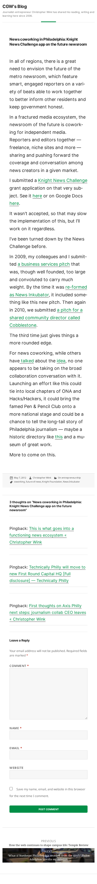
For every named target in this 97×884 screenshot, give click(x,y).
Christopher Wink (42, 477)
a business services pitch (44, 264)
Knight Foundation (52, 481)
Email (15, 748)
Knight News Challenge (62, 180)
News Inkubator (71, 481)
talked (27, 360)
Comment (19, 666)
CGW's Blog (14, 6)
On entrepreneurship (69, 477)
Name (15, 728)
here (37, 195)
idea (61, 360)
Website (16, 768)
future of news (33, 481)
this (59, 436)
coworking (19, 481)
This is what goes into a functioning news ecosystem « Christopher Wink (41, 535)
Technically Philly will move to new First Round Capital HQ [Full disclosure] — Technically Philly (47, 573)
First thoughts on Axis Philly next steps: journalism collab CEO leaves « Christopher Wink (47, 612)
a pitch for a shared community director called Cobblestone (46, 317)
